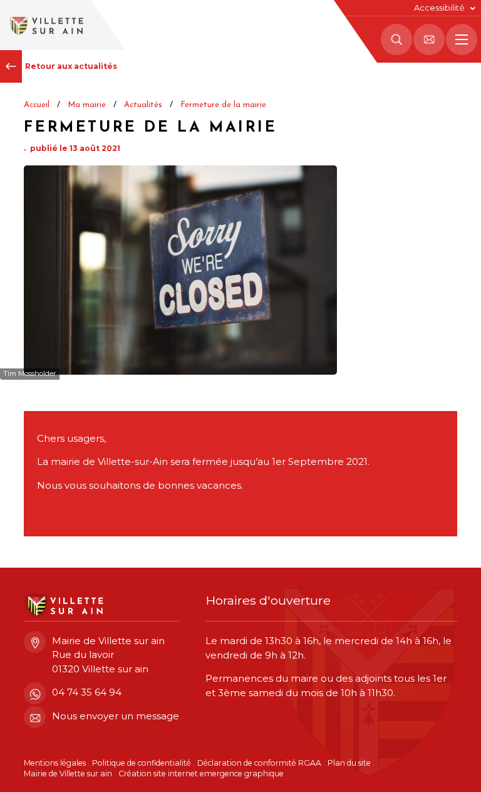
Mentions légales (55, 763)
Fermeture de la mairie (223, 105)
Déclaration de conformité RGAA (259, 763)
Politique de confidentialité (141, 763)
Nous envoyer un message (115, 716)
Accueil (36, 105)
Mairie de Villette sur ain (68, 773)
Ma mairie (87, 105)
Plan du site (349, 763)
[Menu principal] (461, 39)
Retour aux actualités (71, 66)
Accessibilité (439, 8)
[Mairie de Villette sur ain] (45, 25)
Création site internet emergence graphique (201, 773)
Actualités (143, 105)
